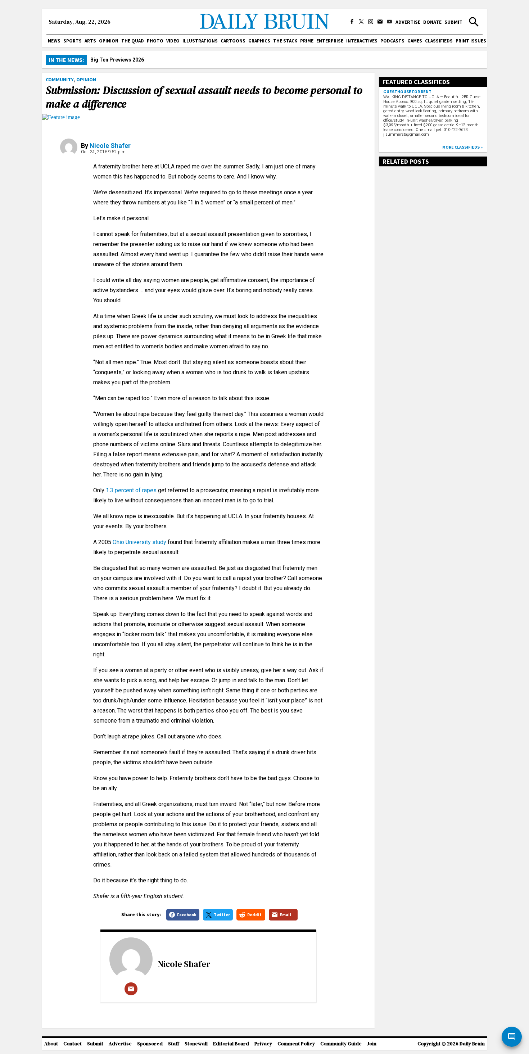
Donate (432, 22)
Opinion (108, 41)
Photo (155, 41)
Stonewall (196, 1043)
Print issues (471, 41)
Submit (453, 22)
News (54, 41)
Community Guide (341, 1043)
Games (414, 41)
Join (371, 1043)
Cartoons (233, 41)
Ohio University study (139, 542)
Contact (72, 1043)
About (51, 1043)
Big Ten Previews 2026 (117, 60)
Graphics (259, 41)
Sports (72, 41)
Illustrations (200, 41)
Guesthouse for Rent (407, 91)
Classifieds (439, 41)
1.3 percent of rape (129, 490)
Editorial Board (231, 1043)
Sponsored (150, 1043)
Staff (173, 1043)
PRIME (306, 41)
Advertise (407, 22)
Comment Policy (296, 1043)
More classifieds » (462, 147)
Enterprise (329, 41)
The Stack (285, 41)
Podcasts (392, 41)
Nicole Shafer (110, 145)
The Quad (132, 41)
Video (173, 41)
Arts (90, 41)
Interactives (361, 41)
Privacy (263, 1043)
